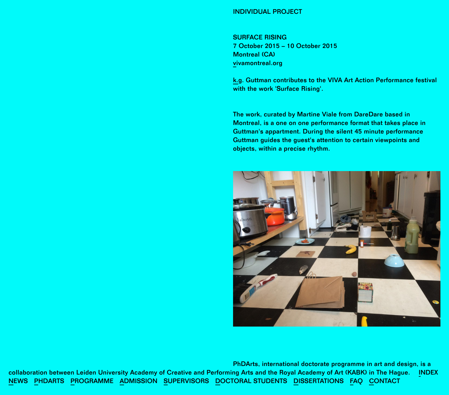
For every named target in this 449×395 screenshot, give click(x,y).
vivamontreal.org (258, 64)
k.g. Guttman (252, 81)
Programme (92, 382)
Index (428, 373)
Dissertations (319, 382)
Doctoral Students (251, 382)
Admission (139, 382)
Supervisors (186, 382)
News (18, 382)
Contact (384, 382)
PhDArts (49, 382)
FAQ (356, 382)
